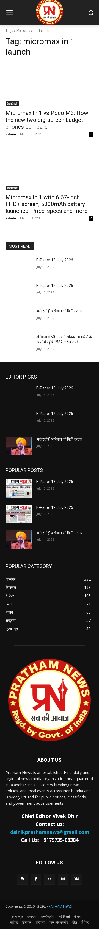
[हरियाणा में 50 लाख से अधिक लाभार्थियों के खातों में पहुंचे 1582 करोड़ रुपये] (19, 343)
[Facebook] (36, 879)
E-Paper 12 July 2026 (54, 285)
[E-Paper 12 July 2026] (19, 292)
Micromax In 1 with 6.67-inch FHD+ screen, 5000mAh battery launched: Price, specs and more (46, 204)
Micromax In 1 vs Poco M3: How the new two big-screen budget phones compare (47, 120)
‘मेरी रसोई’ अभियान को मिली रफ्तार (59, 311)
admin (11, 134)
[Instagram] (63, 879)
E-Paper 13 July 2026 (54, 260)
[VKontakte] (76, 879)
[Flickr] (49, 879)
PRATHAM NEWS (59, 906)
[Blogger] (22, 879)
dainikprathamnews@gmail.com (49, 832)
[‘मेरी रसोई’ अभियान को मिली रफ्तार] (19, 318)
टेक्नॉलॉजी (12, 104)
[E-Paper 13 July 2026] (19, 267)
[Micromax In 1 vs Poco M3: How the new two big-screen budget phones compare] (50, 84)
